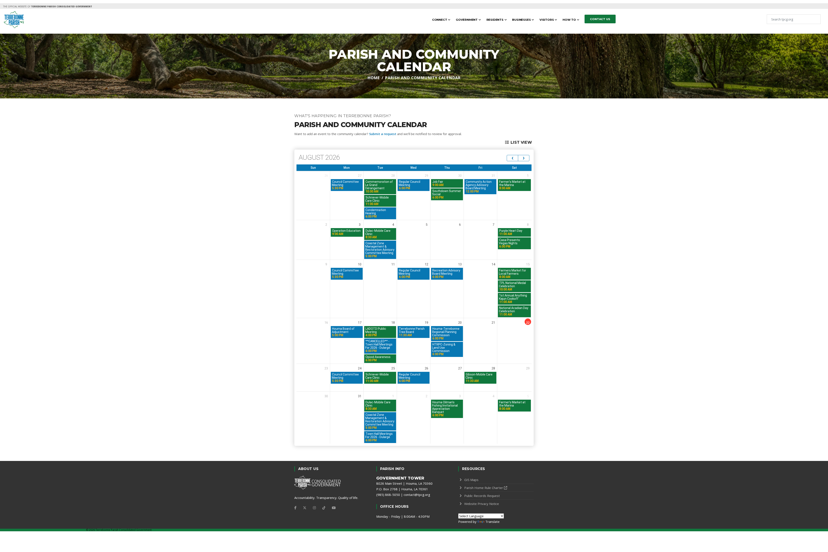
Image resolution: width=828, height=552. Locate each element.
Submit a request (382, 134)
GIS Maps (471, 480)
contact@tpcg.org (417, 494)
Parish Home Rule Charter (483, 488)
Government (467, 19)
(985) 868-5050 (388, 494)
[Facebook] (295, 508)
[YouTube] (334, 508)
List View (521, 142)
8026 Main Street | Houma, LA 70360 (404, 483)
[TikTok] (324, 508)
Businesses (522, 19)
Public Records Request (482, 496)
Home (373, 77)
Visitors (547, 19)
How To (570, 19)
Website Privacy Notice (481, 504)
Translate (492, 521)
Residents (495, 19)
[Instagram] (314, 508)
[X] (304, 508)
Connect (440, 19)
